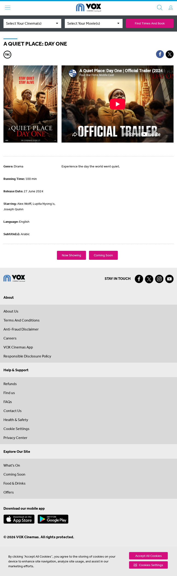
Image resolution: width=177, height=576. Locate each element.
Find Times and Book (150, 23)
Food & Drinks (14, 483)
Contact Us (12, 410)
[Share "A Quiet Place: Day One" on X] (170, 54)
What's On (11, 465)
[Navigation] (7, 8)
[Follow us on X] (149, 279)
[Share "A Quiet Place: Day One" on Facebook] (160, 54)
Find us (9, 392)
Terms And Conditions (21, 320)
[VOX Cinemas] (88, 8)
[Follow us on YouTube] (169, 279)
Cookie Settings (16, 428)
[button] (148, 565)
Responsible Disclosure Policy (27, 356)
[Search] (160, 7)
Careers (10, 338)
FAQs (7, 401)
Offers (8, 492)
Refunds (10, 383)
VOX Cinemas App (18, 347)
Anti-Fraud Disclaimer (21, 329)
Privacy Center (15, 437)
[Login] (171, 7)
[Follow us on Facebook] (139, 279)
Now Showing (71, 255)
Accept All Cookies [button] (148, 556)
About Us (10, 311)
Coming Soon (103, 255)
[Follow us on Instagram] (159, 279)
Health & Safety (15, 419)
